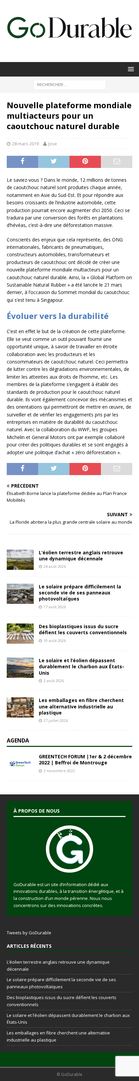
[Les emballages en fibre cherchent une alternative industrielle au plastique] (20, 707)
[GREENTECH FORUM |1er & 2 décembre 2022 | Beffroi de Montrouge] (20, 764)
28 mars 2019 (25, 144)
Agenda (18, 740)
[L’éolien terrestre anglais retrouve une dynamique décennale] (20, 560)
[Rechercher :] (69, 84)
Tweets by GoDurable (29, 933)
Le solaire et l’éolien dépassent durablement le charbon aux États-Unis (81, 666)
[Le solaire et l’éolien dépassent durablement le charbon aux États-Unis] (20, 668)
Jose (52, 144)
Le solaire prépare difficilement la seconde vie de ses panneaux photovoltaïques (80, 592)
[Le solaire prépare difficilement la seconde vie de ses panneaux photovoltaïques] (20, 594)
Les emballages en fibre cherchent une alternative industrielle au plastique (81, 706)
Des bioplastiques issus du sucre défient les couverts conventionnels (83, 629)
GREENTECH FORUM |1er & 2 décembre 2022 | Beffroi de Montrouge (85, 759)
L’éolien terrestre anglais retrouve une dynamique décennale (81, 555)
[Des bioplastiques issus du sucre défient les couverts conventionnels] (20, 633)
